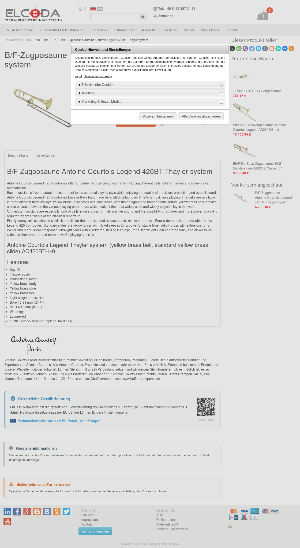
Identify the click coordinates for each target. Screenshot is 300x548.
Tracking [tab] (87, 93)
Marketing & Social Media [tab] (100, 101)
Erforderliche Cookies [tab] (97, 85)
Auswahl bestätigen (158, 116)
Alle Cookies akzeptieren (201, 116)
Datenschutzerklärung (98, 76)
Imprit (78, 76)
